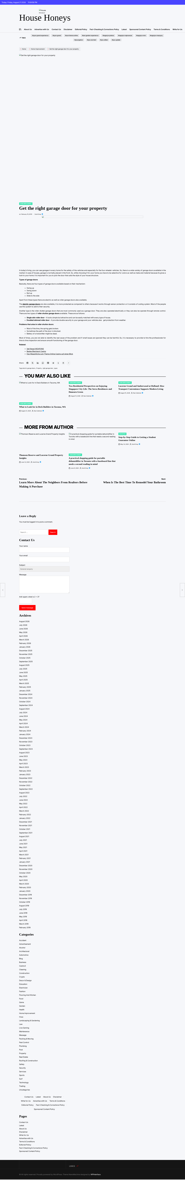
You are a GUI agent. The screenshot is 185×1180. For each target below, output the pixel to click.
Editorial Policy (81, 29)
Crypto (22, 977)
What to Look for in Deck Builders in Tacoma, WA (42, 407)
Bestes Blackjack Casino (36, 351)
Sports (21, 1075)
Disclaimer (68, 29)
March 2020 (24, 884)
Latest (124, 29)
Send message (27, 608)
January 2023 (24, 774)
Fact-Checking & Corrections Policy (104, 29)
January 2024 (24, 734)
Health (21, 1010)
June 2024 (23, 716)
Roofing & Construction (28, 1061)
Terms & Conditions (162, 29)
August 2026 (24, 621)
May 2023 (23, 760)
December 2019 (25, 895)
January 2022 (24, 818)
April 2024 (23, 723)
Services (22, 1071)
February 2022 (25, 814)
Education (122, 433)
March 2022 (24, 811)
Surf (20, 1079)
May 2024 (23, 720)
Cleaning (22, 969)
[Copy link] (68, 363)
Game (21, 1002)
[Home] (23, 51)
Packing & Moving (26, 1039)
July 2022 (23, 796)
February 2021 (25, 858)
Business (22, 962)
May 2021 (23, 847)
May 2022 (23, 804)
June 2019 (23, 913)
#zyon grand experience (40, 35)
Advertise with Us (41, 29)
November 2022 (25, 782)
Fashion (22, 991)
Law (20, 1024)
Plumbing (23, 1046)
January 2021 (24, 862)
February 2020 (25, 887)
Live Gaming (24, 1028)
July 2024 (23, 712)
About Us (28, 29)
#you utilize (104, 40)
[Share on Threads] (63, 363)
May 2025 (23, 676)
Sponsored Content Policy (140, 29)
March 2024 (24, 727)
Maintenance (24, 1031)
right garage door (48, 368)
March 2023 (24, 767)
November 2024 (25, 698)
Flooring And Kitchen (27, 995)
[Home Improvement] (37, 51)
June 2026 (23, 629)
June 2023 (23, 756)
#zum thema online (71, 35)
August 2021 (24, 836)
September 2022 (26, 789)
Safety (21, 1064)
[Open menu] (20, 29)
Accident (22, 940)
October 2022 (24, 785)
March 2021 (23, 855)
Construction (24, 973)
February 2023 (25, 771)
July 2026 (23, 625)
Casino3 (22, 966)
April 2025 (23, 680)
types (55, 368)
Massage (22, 1035)
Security (22, 1068)
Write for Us (177, 29)
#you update (116, 40)
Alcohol (22, 948)
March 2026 (24, 640)
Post (21, 1050)
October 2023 (24, 745)
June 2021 (23, 844)
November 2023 (25, 742)
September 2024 (26, 705)
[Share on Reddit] (53, 363)
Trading (22, 1086)
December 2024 (25, 694)
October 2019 (24, 902)
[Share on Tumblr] (58, 363)
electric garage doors (28, 368)
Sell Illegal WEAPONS (35, 349)
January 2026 (24, 647)
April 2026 (23, 636)
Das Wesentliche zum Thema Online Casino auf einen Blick (50, 354)
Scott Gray (38, 214)
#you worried (91, 40)
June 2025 (23, 672)
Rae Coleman (38, 411)
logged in (33, 522)
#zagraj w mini (141, 35)
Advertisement (25, 944)
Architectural (24, 951)
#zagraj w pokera (108, 35)
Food (21, 999)
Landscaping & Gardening (29, 1020)
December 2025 (25, 650)
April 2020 (23, 880)
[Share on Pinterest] (48, 363)
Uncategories (24, 1090)
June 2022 (23, 800)
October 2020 (24, 873)
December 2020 (25, 865)
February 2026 (25, 643)
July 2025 (23, 669)
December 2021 (25, 822)
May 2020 (23, 876)
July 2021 (23, 840)
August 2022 (24, 793)
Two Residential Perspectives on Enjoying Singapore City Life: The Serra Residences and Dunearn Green (90, 389)
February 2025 (25, 687)
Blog (21, 959)
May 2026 (23, 632)
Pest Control (24, 1042)
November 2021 (25, 825)
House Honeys (45, 17)
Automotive (23, 955)
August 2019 (24, 906)
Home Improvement (26, 203)
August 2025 (24, 665)
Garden (22, 1006)
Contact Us (56, 29)
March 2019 (23, 924)
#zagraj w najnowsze (125, 35)
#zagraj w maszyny (156, 35)
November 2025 (25, 654)
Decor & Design (25, 980)
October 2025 (24, 658)
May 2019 (23, 916)
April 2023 (23, 763)
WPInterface (96, 1174)
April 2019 (23, 920)
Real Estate (23, 1057)
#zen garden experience (90, 35)
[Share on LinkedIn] (38, 363)
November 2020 (25, 869)
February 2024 (25, 731)
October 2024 (24, 701)
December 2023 (25, 738)
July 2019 (23, 909)
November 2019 (25, 898)
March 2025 (24, 683)
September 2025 (26, 661)
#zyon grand (57, 35)
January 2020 (24, 891)
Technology (24, 1082)
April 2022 (23, 807)
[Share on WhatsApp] (43, 363)
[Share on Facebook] (27, 363)
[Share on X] (33, 363)
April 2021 (23, 851)
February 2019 (25, 927)
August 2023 (24, 753)
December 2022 (25, 778)
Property (39, 368)
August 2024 (24, 709)
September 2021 (25, 833)
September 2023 (26, 749)
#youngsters (79, 40)
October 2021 (24, 829)
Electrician (23, 988)
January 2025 (24, 691)
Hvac (21, 1017)
